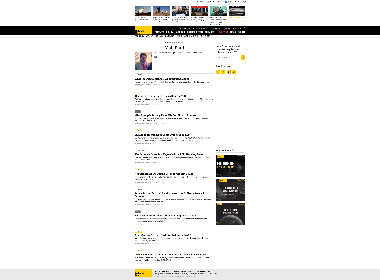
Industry (148, 36)
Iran (201, 36)
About (174, 28)
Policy (169, 32)
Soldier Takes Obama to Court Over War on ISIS (162, 134)
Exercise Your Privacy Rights (238, 2)
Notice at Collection (201, 2)
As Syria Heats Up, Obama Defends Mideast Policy (164, 173)
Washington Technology (197, 274)
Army (207, 36)
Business (180, 32)
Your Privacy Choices (216, 2)
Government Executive (172, 274)
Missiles (170, 36)
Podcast (196, 28)
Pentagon (159, 36)
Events (241, 32)
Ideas (233, 32)
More (215, 274)
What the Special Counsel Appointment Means (162, 78)
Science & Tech (195, 32)
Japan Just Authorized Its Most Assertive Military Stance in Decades (170, 195)
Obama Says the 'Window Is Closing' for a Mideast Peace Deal (171, 254)
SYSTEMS (223, 32)
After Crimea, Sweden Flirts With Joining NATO (163, 235)
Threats (159, 32)
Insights (206, 28)
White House (182, 36)
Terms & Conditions (202, 271)
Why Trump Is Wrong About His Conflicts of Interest (165, 115)
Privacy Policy (186, 271)
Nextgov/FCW (159, 274)
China (193, 36)
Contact (165, 271)
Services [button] (210, 32)
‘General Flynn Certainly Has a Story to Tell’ (160, 96)
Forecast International (232, 28)
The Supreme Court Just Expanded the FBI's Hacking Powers (170, 154)
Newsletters (185, 28)
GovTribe (209, 274)
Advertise (216, 28)
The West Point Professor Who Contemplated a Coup (165, 215)
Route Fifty (184, 274)
